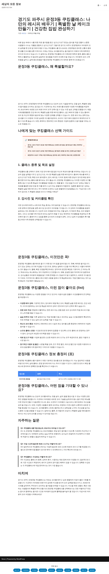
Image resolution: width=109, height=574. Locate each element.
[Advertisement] (54, 86)
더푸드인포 (43, 570)
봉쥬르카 (51, 570)
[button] (100, 5)
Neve (4, 559)
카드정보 (67, 570)
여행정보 (76, 570)
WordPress (20, 559)
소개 (105, 5)
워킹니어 (84, 570)
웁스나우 (17, 570)
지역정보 (34, 570)
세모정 (23, 33)
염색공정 (92, 570)
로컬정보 (59, 570)
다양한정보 (26, 570)
